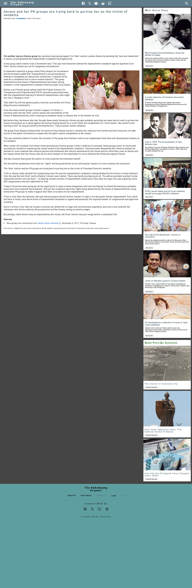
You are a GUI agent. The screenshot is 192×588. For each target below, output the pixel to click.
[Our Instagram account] (99, 509)
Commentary (21, 18)
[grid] (167, 414)
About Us (72, 495)
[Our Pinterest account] (107, 509)
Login (113, 496)
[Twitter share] (89, 3)
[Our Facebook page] (85, 509)
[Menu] (5, 3)
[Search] (186, 3)
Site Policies (86, 495)
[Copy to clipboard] (103, 3)
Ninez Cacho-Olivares (48, 223)
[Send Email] (96, 3)
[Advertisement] (72, 37)
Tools (122, 495)
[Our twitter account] (92, 508)
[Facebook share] (83, 3)
